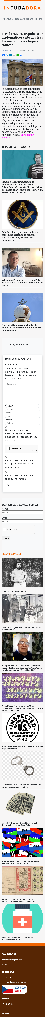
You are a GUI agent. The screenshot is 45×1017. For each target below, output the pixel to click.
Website (8, 419)
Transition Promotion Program (14, 982)
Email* (8, 413)
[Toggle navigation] (6, 26)
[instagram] (9, 1004)
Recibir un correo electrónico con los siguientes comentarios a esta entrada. (22, 463)
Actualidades (6, 51)
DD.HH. (15, 51)
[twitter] (6, 1004)
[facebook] (3, 1004)
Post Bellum (6, 977)
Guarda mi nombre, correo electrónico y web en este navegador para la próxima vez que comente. (21, 435)
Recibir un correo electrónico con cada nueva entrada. (22, 477)
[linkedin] (12, 1004)
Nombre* (9, 406)
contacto (5, 964)
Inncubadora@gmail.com (12, 960)
